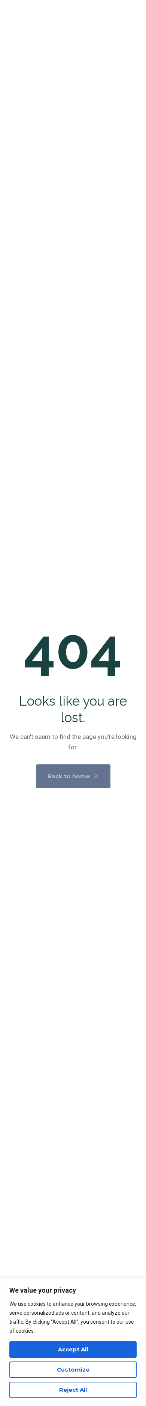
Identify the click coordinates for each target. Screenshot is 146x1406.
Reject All (73, 1389)
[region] (73, 1342)
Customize (73, 1369)
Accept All (73, 1349)
